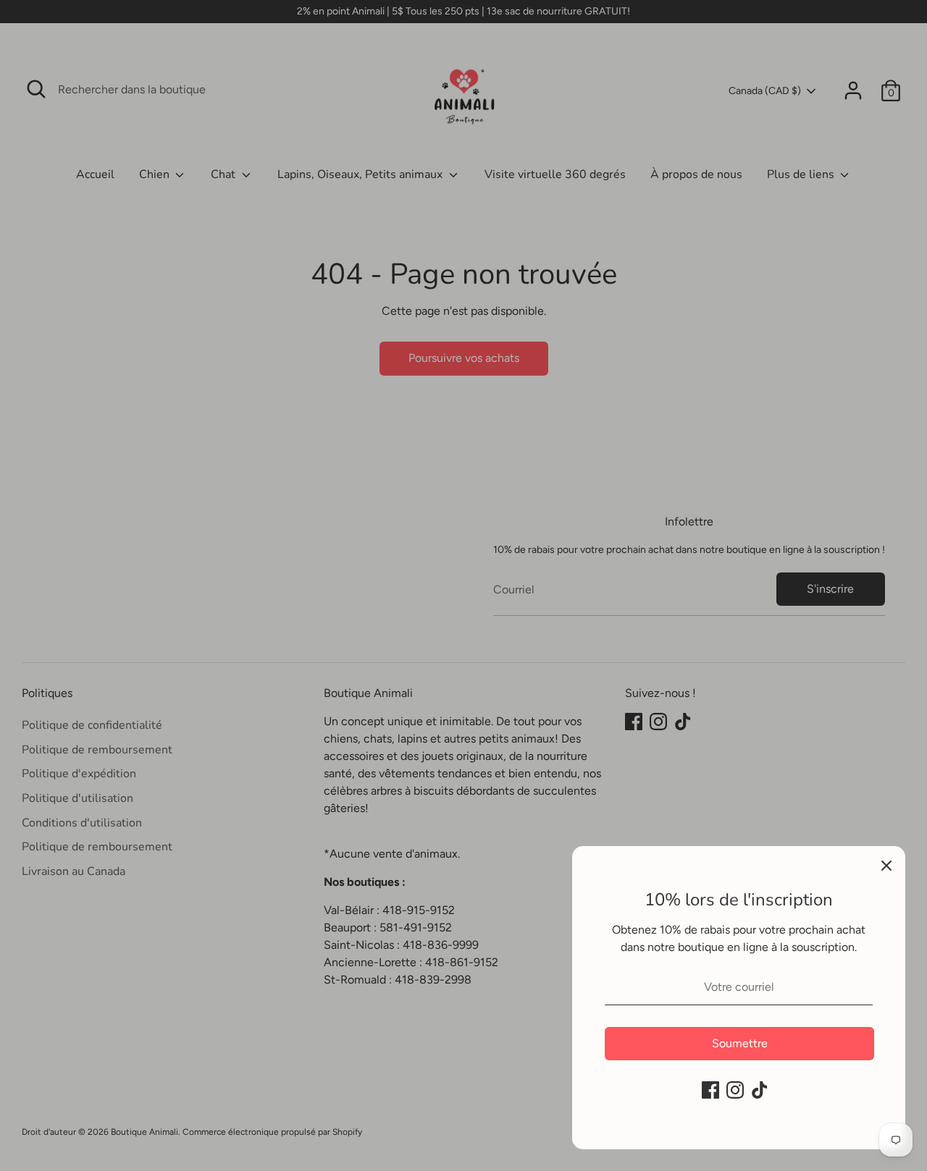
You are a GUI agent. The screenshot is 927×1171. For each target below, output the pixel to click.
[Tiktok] (759, 1090)
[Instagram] (735, 1090)
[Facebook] (710, 1090)
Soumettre (740, 1043)
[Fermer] (886, 865)
